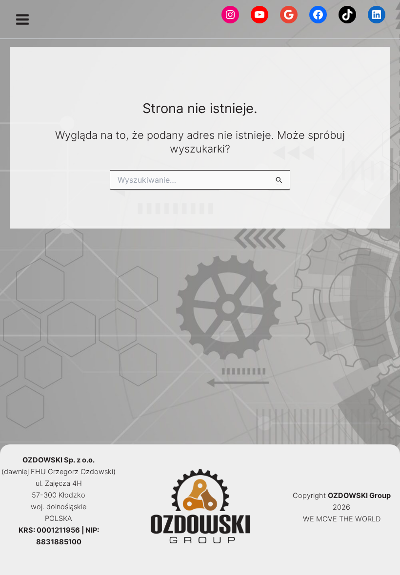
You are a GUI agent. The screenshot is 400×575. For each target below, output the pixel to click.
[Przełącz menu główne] (22, 19)
